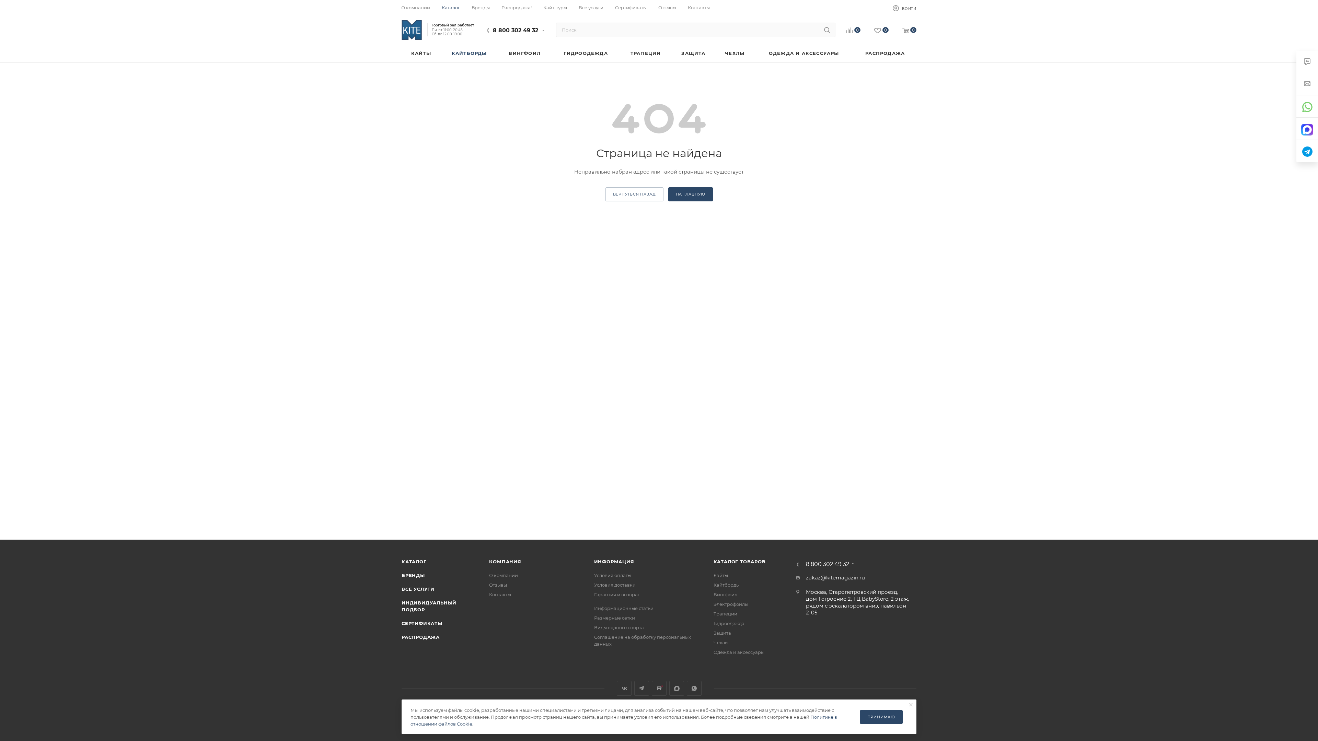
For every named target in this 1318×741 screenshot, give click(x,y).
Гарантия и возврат (617, 594)
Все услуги (418, 589)
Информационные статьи (624, 608)
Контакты (500, 594)
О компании (503, 575)
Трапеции (725, 613)
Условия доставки (615, 585)
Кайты (721, 575)
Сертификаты (422, 623)
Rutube (659, 688)
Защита (722, 633)
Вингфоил (725, 594)
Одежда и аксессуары (739, 652)
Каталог (414, 561)
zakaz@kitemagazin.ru (835, 577)
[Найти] (827, 30)
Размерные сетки (614, 618)
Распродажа (421, 637)
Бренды (413, 575)
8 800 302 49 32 (515, 30)
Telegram (641, 688)
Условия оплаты (612, 575)
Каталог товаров (740, 561)
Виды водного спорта (619, 627)
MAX (676, 688)
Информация (614, 561)
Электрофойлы (731, 604)
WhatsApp (694, 688)
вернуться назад (634, 194)
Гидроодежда (729, 623)
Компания (505, 561)
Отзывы (498, 585)
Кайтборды (727, 585)
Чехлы (721, 642)
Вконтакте (624, 688)
